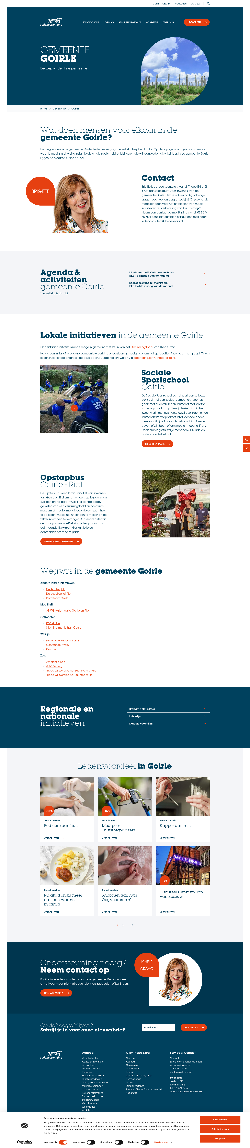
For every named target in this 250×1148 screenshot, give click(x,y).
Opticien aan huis (91, 1089)
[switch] (91, 1142)
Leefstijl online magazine (138, 1075)
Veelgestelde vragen (181, 1072)
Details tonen (161, 1142)
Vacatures (131, 1092)
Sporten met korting (92, 1096)
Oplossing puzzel (178, 1068)
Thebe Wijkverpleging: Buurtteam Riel (69, 675)
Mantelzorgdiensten (92, 1085)
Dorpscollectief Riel (58, 593)
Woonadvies (88, 1106)
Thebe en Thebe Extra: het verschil (144, 1089)
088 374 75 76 (181, 1088)
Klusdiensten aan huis (93, 1075)
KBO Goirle (53, 623)
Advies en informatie (93, 1061)
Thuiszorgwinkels (90, 1099)
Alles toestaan (220, 1119)
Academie (152, 22)
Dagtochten (88, 1065)
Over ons (168, 22)
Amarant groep (55, 662)
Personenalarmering (92, 1092)
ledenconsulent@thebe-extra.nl (154, 358)
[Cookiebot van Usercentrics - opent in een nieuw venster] (24, 1142)
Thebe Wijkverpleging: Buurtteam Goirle (71, 670)
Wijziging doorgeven (180, 1065)
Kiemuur (51, 649)
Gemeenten (180, 3)
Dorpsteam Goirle (57, 598)
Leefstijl (130, 1072)
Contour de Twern (57, 645)
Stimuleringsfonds (130, 22)
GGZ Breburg (54, 666)
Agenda (195, 3)
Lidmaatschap (133, 1079)
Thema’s (109, 22)
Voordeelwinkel (90, 1058)
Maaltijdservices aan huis (95, 1082)
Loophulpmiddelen (92, 1079)
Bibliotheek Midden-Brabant (63, 640)
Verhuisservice (89, 1103)
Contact (174, 1058)
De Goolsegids (55, 589)
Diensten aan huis (91, 1068)
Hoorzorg (87, 1072)
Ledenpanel (132, 1068)
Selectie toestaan (220, 1129)
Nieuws (129, 1082)
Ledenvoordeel (91, 22)
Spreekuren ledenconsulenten (186, 1061)
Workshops (87, 1110)
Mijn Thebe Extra (161, 3)
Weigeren (220, 1138)
